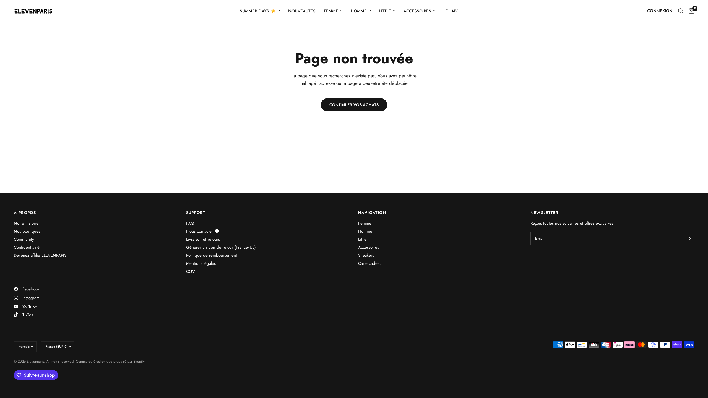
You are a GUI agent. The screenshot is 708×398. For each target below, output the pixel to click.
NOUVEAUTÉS (302, 11)
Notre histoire (26, 223)
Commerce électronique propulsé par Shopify (110, 361)
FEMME (331, 11)
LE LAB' (451, 11)
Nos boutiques (27, 231)
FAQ (190, 223)
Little (362, 239)
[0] (690, 11)
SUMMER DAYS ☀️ (258, 11)
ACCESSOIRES (417, 11)
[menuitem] (260, 11)
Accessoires (368, 247)
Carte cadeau (370, 263)
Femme (364, 223)
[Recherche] (680, 11)
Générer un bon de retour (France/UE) (221, 247)
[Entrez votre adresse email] (688, 238)
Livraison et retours (203, 239)
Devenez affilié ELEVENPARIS (40, 255)
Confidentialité (27, 247)
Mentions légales (201, 263)
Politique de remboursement (211, 255)
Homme (365, 231)
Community (24, 239)
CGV (190, 271)
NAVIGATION (372, 212)
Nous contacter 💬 (203, 231)
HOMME (359, 11)
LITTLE (385, 11)
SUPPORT (195, 212)
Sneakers (366, 255)
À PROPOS (25, 212)
